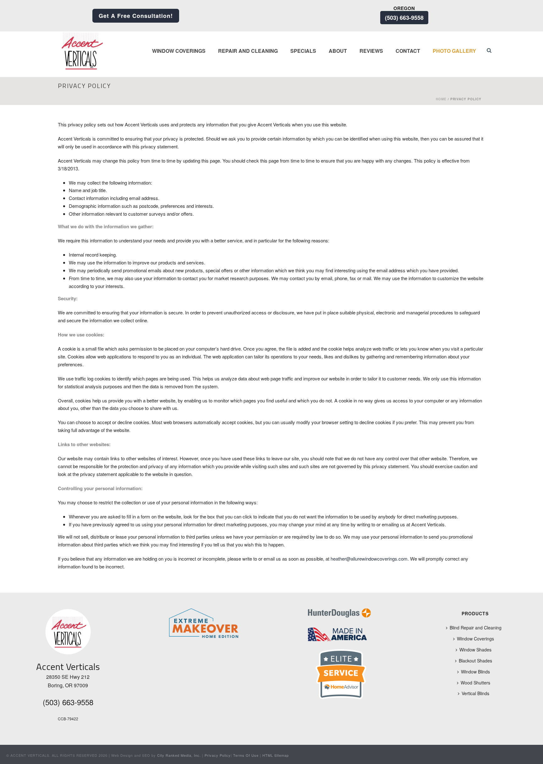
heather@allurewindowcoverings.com (369, 558)
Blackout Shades (475, 660)
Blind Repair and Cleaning (476, 627)
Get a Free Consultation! (136, 16)
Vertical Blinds (475, 693)
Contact (408, 50)
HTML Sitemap (275, 755)
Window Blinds (475, 671)
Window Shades (475, 649)
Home (441, 99)
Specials (303, 50)
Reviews (371, 50)
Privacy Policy (218, 755)
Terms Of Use (246, 755)
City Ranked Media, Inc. (179, 755)
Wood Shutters (475, 682)
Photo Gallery (454, 50)
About (338, 50)
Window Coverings (179, 50)
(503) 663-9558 (404, 18)
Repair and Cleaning (248, 50)
